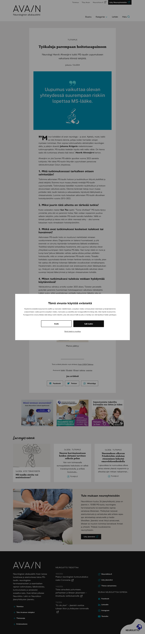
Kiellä (56, 324)
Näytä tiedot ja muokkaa (72, 331)
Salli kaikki (88, 324)
